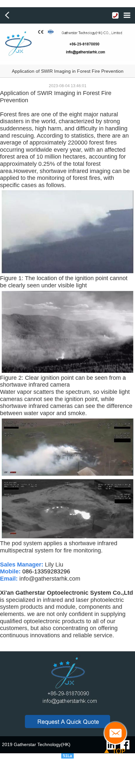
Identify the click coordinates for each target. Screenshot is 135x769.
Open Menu (127, 15)
